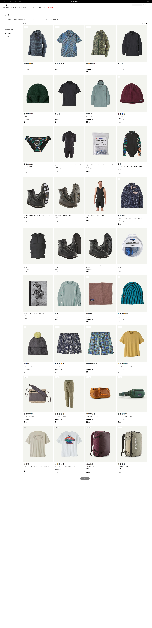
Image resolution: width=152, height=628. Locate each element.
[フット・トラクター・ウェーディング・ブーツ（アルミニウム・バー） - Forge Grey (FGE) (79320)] (38, 195)
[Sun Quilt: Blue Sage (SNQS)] (57, 63)
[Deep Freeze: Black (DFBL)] (91, 313)
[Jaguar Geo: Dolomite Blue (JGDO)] (59, 63)
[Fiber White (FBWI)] (55, 464)
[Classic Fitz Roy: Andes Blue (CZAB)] (122, 114)
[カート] (148, 5)
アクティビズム (5, 1)
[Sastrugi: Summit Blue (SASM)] (24, 63)
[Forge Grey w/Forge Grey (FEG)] (93, 363)
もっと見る (19, 1)
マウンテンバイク (45, 19)
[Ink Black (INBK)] (118, 63)
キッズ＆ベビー (24, 7)
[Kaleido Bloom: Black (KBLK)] (118, 164)
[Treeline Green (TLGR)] (24, 114)
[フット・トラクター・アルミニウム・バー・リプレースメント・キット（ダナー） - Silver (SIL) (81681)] (100, 144)
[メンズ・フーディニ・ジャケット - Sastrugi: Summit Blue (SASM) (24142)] (38, 43)
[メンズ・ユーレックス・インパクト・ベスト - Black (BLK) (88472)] (38, 246)
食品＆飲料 (39, 7)
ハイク (29, 19)
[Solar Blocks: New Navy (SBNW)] (55, 363)
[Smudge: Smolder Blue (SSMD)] (122, 215)
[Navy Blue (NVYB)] (122, 313)
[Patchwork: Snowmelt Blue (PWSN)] (122, 414)
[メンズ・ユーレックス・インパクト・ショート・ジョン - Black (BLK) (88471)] (100, 195)
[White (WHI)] (120, 63)
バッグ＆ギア (32, 7)
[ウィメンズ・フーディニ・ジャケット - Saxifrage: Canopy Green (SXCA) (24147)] (100, 43)
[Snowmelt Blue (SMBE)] (124, 414)
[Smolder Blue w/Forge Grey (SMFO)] (122, 464)
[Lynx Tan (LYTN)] (57, 464)
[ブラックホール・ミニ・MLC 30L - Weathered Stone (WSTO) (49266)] (132, 444)
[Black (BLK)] (26, 114)
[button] (13, 24)
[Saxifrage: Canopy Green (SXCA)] (87, 63)
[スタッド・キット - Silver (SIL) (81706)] (132, 246)
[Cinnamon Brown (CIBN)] (87, 414)
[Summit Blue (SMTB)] (89, 313)
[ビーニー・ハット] (125, 114)
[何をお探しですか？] (136, 5)
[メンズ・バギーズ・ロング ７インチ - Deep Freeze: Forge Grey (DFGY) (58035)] (100, 343)
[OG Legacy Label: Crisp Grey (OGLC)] (30, 114)
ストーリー (10, 1)
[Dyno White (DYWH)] (24, 464)
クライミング (8, 19)
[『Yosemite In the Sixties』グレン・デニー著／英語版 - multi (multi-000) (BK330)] (38, 293)
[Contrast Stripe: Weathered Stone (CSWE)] (126, 313)
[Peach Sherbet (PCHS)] (30, 164)
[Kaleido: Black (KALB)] (63, 63)
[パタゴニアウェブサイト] (6, 5)
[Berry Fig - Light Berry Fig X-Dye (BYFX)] (26, 464)
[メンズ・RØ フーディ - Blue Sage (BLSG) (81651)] (100, 93)
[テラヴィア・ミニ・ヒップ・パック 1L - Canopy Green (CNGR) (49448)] (132, 394)
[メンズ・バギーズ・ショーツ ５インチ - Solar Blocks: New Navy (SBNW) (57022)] (69, 343)
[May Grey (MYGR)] (24, 363)
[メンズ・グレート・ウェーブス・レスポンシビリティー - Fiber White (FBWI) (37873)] (69, 444)
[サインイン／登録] (145, 5)
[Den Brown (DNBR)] (30, 414)
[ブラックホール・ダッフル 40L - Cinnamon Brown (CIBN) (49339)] (100, 394)
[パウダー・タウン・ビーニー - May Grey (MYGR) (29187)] (38, 343)
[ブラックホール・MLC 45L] (94, 464)
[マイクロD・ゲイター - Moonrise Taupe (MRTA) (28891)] (100, 293)
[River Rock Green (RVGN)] (55, 414)
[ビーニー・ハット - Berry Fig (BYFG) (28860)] (132, 93)
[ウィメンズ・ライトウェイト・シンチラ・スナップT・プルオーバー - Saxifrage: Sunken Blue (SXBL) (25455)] (132, 195)
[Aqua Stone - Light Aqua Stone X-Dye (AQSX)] (124, 363)
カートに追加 (38, 59)
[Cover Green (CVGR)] (94, 363)
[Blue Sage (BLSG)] (93, 63)
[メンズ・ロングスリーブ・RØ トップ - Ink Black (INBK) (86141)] (132, 43)
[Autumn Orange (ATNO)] (30, 63)
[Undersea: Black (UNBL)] (32, 164)
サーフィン (14, 19)
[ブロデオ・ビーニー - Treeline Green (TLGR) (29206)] (38, 93)
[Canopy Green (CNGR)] (32, 63)
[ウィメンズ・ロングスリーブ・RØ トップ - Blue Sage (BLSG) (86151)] (69, 293)
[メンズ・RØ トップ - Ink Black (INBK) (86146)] (69, 93)
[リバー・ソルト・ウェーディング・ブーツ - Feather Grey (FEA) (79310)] (69, 195)
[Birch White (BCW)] (93, 414)
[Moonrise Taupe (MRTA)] (87, 313)
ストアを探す (147, 1)
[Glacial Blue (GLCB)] (28, 63)
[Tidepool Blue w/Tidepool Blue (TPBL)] (59, 363)
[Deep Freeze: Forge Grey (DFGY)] (55, 63)
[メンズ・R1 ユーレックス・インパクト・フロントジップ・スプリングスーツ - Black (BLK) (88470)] (69, 144)
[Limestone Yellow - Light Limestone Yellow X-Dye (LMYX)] (118, 363)
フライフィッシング (36, 19)
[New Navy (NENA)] (28, 114)
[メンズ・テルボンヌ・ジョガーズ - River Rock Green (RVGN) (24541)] (69, 394)
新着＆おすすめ (6, 7)
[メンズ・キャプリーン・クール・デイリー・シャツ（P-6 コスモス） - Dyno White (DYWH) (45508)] (38, 444)
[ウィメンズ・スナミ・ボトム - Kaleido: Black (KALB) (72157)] (38, 144)
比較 (26, 72)
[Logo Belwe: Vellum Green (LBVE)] (124, 114)
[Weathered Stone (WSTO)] (126, 414)
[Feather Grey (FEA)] (120, 363)
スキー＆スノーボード (55, 19)
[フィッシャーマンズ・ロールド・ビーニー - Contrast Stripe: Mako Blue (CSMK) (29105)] (132, 293)
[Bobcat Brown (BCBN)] (63, 414)
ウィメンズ (17, 7)
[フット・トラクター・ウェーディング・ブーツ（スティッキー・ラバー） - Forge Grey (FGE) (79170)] (100, 246)
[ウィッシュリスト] (143, 5)
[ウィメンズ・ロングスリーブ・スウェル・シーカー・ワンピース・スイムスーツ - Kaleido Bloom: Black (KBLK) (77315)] (132, 144)
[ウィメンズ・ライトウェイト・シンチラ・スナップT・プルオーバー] (125, 216)
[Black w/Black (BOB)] (26, 63)
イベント (15, 1)
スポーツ (45, 7)
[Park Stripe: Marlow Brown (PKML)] (28, 363)
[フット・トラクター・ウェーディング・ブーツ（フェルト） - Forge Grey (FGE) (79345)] (69, 246)
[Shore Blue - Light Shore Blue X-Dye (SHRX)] (126, 363)
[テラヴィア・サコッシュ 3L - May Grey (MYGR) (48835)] (38, 394)
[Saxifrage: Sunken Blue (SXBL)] (118, 215)
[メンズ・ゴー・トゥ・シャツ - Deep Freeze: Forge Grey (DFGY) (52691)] (69, 43)
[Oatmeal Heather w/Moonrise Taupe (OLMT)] (124, 215)
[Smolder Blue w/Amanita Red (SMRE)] (89, 414)
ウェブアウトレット (52, 7)
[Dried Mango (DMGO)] (89, 63)
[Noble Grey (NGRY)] (93, 464)
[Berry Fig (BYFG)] (94, 63)
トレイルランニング (22, 19)
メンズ (12, 7)
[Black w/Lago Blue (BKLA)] (63, 363)
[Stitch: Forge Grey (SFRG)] (61, 63)
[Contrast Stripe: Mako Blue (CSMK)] (118, 313)
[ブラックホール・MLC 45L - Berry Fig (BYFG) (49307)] (100, 444)
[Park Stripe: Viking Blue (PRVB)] (26, 363)
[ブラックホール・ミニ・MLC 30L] (125, 464)
